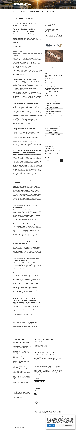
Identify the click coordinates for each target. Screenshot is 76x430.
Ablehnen (60, 425)
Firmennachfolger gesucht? (50, 113)
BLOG (35, 393)
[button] (73, 416)
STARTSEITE (36, 390)
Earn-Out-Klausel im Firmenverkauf (51, 82)
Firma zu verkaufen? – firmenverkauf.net (52, 103)
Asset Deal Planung (48, 69)
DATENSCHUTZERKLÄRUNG (39, 380)
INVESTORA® (23, 11)
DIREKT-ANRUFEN (37, 403)
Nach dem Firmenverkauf (49, 146)
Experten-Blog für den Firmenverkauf (51, 91)
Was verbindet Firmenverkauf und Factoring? (53, 153)
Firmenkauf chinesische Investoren (51, 107)
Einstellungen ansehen (69, 425)
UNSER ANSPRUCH (37, 402)
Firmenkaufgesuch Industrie (50, 109)
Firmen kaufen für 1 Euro (49, 105)
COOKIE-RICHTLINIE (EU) (39, 381)
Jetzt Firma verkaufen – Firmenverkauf (52, 137)
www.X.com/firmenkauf (21, 317)
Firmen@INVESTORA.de (28, 314)
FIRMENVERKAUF (23, 4)
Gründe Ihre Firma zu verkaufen (50, 130)
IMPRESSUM (36, 378)
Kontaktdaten (52, 11)
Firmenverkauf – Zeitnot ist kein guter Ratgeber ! (53, 117)
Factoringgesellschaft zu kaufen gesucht (52, 93)
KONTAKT (36, 394)
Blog (47, 11)
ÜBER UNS (36, 401)
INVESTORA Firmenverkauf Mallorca (51, 132)
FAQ (43, 11)
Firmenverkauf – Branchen (34, 11)
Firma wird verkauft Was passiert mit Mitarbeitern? (54, 101)
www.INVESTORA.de (19, 325)
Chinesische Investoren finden (50, 80)
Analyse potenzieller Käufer (50, 67)
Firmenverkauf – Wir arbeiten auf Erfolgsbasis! (53, 115)
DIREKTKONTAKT (16, 313)
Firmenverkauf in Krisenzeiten (50, 124)
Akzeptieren (51, 425)
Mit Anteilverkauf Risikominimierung (51, 144)
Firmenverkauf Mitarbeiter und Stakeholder (52, 126)
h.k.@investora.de (53, 31)
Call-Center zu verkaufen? (49, 78)
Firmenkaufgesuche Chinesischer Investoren (53, 111)
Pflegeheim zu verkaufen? (49, 148)
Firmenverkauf (15, 11)
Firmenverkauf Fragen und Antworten (51, 119)
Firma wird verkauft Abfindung (50, 99)
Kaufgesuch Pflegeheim (49, 139)
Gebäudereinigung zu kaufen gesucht (51, 128)
